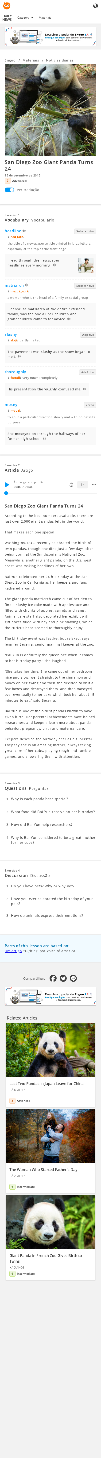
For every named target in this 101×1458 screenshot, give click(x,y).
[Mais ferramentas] (94, 484)
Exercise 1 (12, 215)
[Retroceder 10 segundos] (71, 484)
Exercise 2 (12, 465)
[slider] (6, 493)
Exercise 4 (12, 870)
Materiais (45, 18)
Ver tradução (28, 190)
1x (82, 485)
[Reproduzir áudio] (24, 231)
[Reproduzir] (7, 484)
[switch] (9, 190)
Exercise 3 (12, 783)
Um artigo (13, 951)
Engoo (10, 60)
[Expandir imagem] (50, 110)
